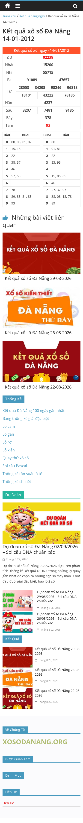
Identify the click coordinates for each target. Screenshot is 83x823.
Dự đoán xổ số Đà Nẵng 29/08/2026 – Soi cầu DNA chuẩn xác (57, 596)
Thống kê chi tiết (17, 481)
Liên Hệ (8, 803)
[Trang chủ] (8, 6)
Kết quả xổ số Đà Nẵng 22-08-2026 (38, 387)
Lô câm (9, 426)
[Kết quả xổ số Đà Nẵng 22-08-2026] (41, 344)
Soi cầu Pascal (15, 465)
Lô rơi (7, 442)
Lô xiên (9, 450)
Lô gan (8, 434)
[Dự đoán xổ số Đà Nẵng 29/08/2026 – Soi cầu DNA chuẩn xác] (19, 592)
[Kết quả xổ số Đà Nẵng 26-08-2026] (41, 289)
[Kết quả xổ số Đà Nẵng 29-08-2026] (41, 235)
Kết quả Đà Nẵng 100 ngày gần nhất (34, 410)
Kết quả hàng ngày (32, 16)
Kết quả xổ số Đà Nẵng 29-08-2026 (38, 278)
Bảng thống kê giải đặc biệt (26, 418)
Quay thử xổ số (16, 457)
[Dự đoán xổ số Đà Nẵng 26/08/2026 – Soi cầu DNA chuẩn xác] (19, 614)
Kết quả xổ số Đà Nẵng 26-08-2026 (38, 332)
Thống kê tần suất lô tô (22, 473)
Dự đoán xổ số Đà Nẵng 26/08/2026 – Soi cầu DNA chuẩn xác (57, 618)
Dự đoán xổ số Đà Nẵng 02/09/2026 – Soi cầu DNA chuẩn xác (40, 549)
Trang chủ (9, 16)
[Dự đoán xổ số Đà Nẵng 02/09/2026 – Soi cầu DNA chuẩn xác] (41, 505)
